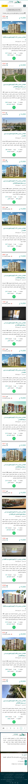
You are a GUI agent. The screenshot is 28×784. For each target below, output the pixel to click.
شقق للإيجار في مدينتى (20, 773)
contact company (19, 779)
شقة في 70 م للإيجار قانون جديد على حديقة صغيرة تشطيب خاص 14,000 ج (15, 513)
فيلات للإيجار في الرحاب (19, 777)
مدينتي (8, 740)
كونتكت (2, 773)
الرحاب (5, 740)
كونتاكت (21, 738)
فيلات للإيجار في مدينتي (8, 777)
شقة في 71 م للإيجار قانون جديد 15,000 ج (14, 559)
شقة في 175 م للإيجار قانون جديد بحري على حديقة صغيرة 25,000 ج (14, 182)
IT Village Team (17, 781)
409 (3, 728)
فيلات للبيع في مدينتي (8, 776)
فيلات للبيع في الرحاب (18, 776)
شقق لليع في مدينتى (10, 773)
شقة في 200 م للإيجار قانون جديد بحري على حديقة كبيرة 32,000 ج (14, 85)
